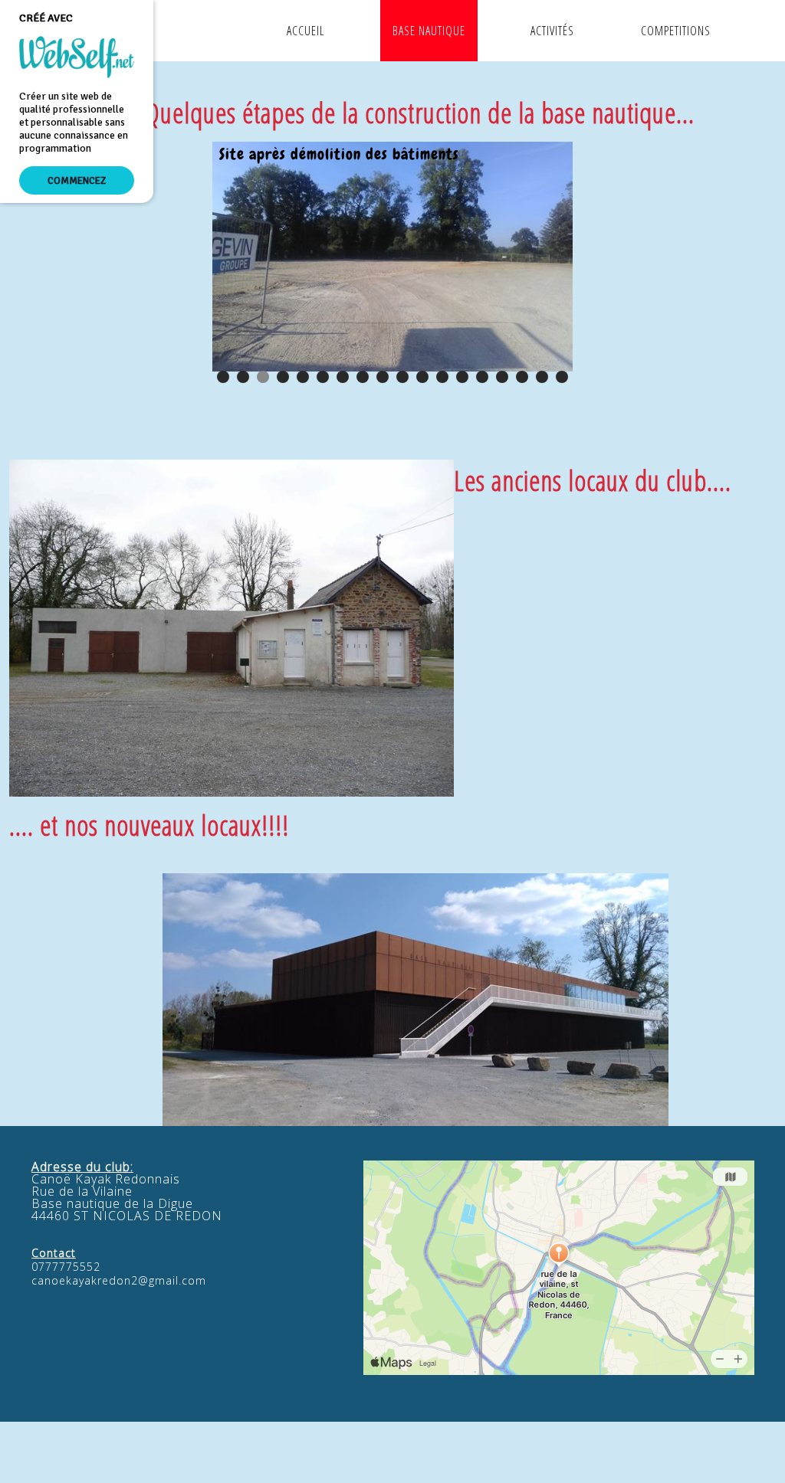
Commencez (77, 180)
